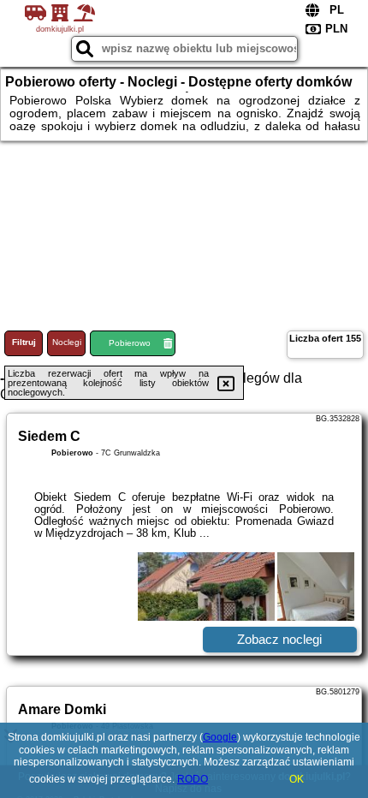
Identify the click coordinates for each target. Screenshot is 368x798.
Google (220, 737)
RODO (192, 779)
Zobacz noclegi (279, 639)
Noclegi (66, 342)
